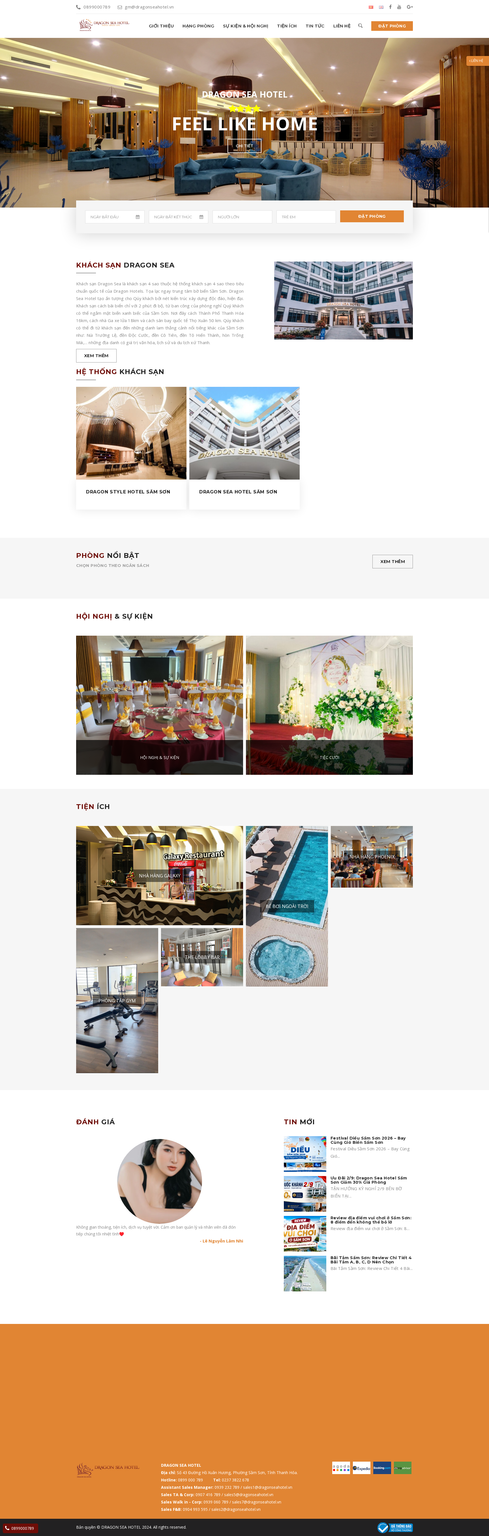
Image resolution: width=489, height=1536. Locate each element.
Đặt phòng (392, 26)
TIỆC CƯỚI (329, 757)
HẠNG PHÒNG (198, 26)
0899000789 (96, 7)
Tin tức (315, 26)
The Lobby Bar (202, 957)
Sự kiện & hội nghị (245, 26)
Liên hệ (342, 26)
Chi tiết (244, 145)
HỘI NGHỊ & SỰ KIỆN (159, 757)
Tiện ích (287, 26)
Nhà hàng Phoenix (371, 857)
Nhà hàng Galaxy (160, 876)
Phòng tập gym (117, 1001)
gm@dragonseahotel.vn (149, 7)
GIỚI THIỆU (161, 26)
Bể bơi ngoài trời (287, 906)
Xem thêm (96, 355)
